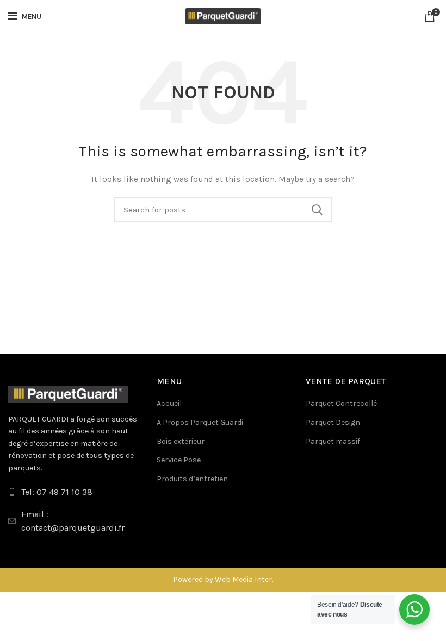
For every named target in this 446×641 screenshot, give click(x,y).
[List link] (74, 492)
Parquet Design (333, 422)
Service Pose (179, 459)
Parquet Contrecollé (341, 403)
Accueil (169, 403)
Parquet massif (333, 441)
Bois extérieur (181, 441)
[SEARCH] (317, 209)
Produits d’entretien (192, 478)
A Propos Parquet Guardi (200, 422)
